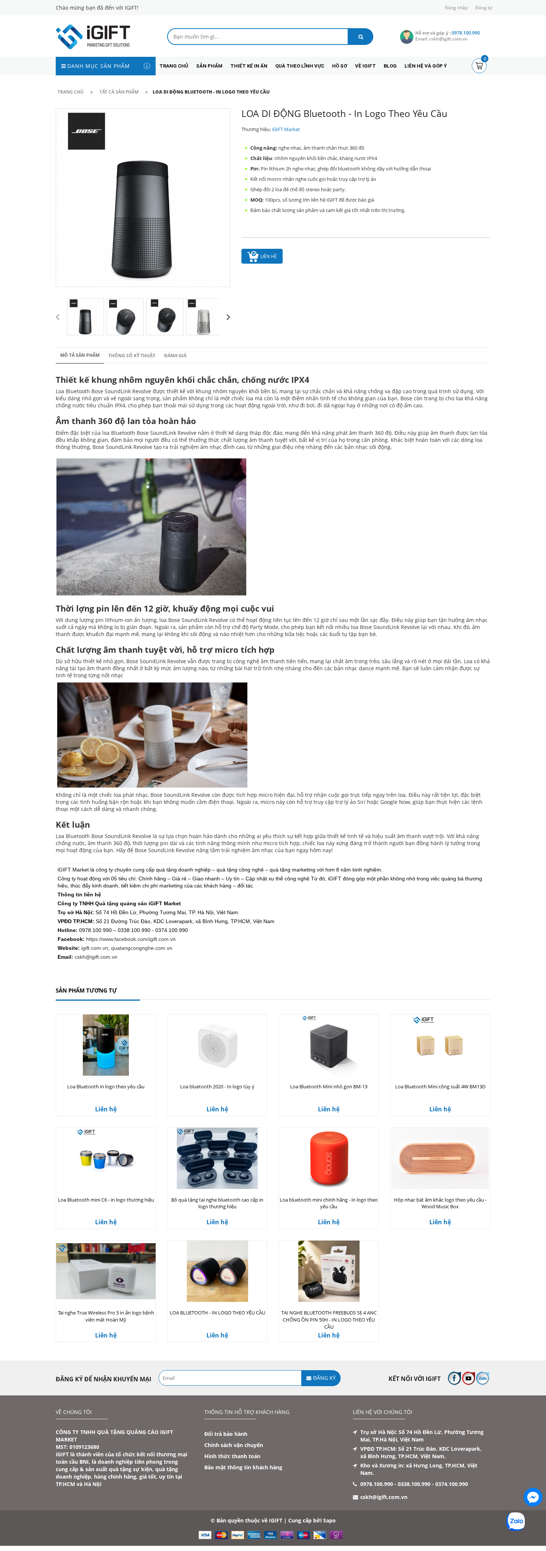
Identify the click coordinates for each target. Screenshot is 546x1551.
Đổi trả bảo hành (225, 1433)
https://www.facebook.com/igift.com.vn (131, 939)
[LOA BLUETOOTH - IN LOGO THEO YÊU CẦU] (217, 1271)
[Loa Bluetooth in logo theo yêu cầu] (106, 1045)
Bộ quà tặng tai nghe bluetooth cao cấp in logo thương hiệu (217, 1203)
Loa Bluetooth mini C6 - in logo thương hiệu (106, 1199)
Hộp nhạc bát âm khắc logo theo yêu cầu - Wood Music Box (440, 1203)
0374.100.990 (451, 1484)
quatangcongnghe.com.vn (141, 948)
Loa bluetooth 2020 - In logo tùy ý (217, 1086)
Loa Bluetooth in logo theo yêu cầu (105, 1086)
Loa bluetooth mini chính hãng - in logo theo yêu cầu (329, 1203)
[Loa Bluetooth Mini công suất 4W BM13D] (440, 1045)
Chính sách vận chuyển (233, 1445)
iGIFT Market (286, 129)
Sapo (329, 1520)
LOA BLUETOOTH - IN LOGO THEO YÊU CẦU (217, 1312)
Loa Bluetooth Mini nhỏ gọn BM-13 (328, 1086)
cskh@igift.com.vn (96, 957)
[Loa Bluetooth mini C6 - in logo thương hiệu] (106, 1158)
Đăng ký (483, 7)
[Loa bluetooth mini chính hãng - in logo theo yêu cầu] (328, 1158)
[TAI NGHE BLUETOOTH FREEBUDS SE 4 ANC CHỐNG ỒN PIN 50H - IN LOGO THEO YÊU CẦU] (328, 1271)
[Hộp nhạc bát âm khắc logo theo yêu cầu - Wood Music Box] (440, 1158)
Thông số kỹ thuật (131, 355)
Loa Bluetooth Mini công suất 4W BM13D (440, 1086)
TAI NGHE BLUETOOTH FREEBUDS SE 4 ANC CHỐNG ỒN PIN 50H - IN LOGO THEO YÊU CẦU (329, 1319)
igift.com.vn (94, 948)
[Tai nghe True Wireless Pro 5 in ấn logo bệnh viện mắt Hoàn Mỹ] (106, 1271)
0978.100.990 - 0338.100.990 (395, 1484)
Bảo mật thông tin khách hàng (243, 1467)
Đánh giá (175, 355)
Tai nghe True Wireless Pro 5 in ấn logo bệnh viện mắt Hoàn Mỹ (106, 1316)
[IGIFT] (93, 36)
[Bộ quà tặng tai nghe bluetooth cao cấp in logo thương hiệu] (217, 1158)
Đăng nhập (456, 7)
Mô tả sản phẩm (80, 355)
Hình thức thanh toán (232, 1456)
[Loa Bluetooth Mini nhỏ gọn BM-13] (328, 1045)
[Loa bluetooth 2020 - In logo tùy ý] (217, 1045)
